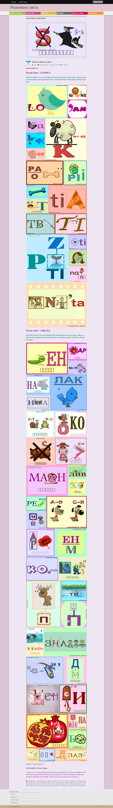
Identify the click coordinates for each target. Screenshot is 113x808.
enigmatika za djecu (52, 781)
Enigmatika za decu (54, 65)
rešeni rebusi (57, 785)
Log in (12, 794)
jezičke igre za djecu (46, 782)
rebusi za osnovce (39, 785)
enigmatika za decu (41, 781)
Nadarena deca (24, 7)
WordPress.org (14, 802)
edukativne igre (32, 781)
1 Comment (64, 65)
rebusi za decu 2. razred (53, 784)
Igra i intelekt (92, 13)
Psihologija (60, 13)
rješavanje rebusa (73, 785)
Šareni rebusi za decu (41, 62)
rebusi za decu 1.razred (40, 784)
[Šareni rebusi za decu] (56, 41)
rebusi (84, 782)
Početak (14, 2)
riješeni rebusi (64, 785)
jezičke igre (73, 781)
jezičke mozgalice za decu (58, 782)
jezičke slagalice (70, 782)
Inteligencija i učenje (16, 13)
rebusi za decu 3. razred (66, 784)
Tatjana (35, 65)
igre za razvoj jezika (64, 781)
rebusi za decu (29, 784)
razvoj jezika (78, 782)
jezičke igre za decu (34, 782)
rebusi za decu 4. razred (79, 784)
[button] (47, 101)
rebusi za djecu (29, 785)
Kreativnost (44, 13)
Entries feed (14, 797)
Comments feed (15, 799)
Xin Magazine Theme (99, 806)
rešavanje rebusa (48, 785)
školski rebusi (82, 785)
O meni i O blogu (23, 2)
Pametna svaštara (78, 13)
